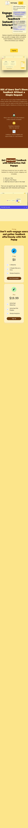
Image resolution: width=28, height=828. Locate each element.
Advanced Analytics (19, 14)
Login (21, 3)
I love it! (19, 27)
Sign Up (14, 318)
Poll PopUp (14, 3)
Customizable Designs (19, 12)
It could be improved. (19, 29)
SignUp (14, 50)
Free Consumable (14, 278)
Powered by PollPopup (18, 16)
